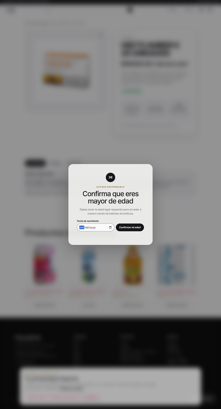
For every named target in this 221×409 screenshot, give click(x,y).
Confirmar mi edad (130, 227)
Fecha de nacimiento (88, 221)
